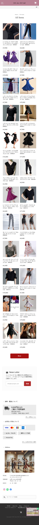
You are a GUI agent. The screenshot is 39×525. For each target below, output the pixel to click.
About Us (15, 506)
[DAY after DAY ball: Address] (19, 461)
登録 (27, 383)
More (19, 356)
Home (16, 14)
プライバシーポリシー (10, 507)
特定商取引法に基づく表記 (24, 507)
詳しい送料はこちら (31, 417)
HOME (8, 506)
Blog (20, 506)
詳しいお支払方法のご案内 (29, 442)
